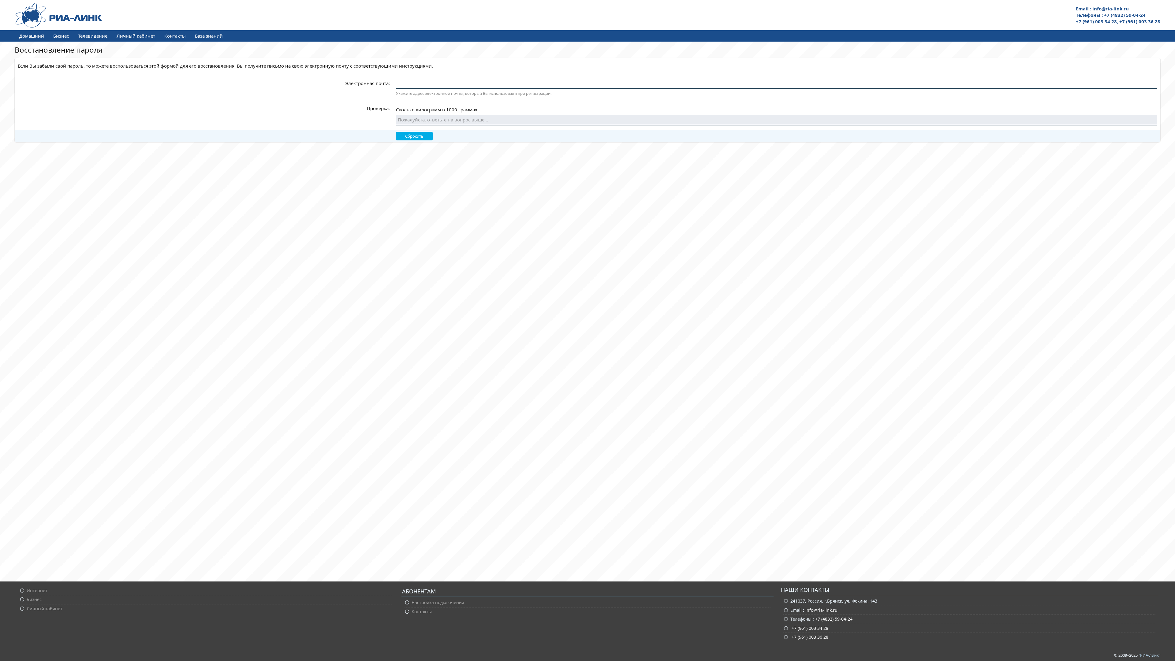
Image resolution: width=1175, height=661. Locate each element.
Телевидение (92, 36)
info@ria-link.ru (821, 610)
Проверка (378, 108)
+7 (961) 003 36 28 (809, 637)
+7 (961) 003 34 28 (809, 628)
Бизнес (61, 36)
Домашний (31, 36)
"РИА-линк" (1149, 655)
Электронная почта (367, 83)
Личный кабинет (136, 36)
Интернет (37, 590)
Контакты (175, 36)
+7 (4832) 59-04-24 (833, 619)
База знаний (209, 36)
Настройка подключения (438, 602)
